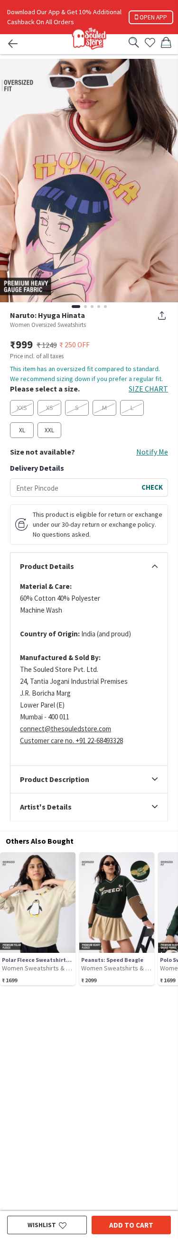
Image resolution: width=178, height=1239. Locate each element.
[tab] (89, 566)
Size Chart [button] (148, 388)
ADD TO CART (131, 1225)
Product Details (47, 566)
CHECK (152, 487)
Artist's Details (46, 807)
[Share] (162, 315)
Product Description (54, 779)
